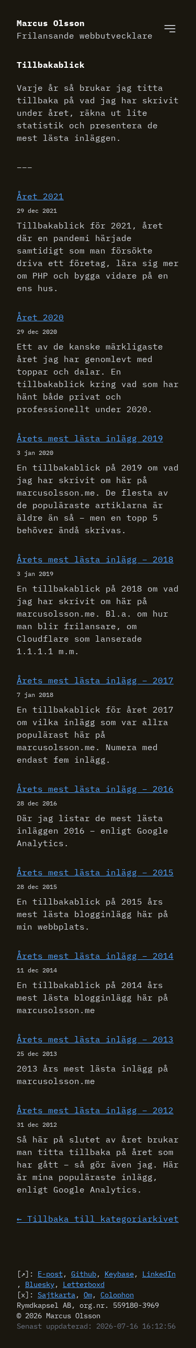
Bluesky (39, 1284)
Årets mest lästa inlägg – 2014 (95, 955)
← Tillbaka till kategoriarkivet (98, 1218)
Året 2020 (40, 317)
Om (88, 1294)
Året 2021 (40, 196)
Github (83, 1274)
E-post (50, 1274)
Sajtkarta (56, 1294)
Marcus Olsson (85, 29)
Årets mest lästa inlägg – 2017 (95, 680)
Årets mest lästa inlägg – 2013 (95, 1039)
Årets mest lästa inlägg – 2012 (95, 1110)
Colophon (117, 1294)
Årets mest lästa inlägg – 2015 (95, 872)
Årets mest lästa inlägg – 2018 (95, 559)
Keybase (119, 1274)
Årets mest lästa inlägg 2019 (90, 438)
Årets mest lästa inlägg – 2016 (95, 789)
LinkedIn (159, 1274)
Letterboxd (84, 1284)
